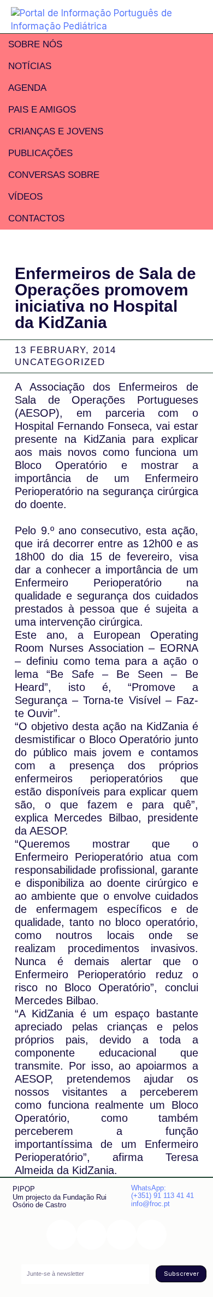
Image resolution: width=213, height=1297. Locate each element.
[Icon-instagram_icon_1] (61, 1235)
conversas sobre (53, 175)
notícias (29, 66)
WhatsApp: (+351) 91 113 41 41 (162, 1192)
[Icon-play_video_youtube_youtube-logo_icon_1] (152, 1235)
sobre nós (35, 44)
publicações (40, 153)
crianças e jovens (55, 131)
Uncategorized (60, 362)
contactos (36, 218)
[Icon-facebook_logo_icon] (121, 1235)
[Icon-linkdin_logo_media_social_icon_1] (91, 1235)
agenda (27, 88)
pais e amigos (42, 109)
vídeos (25, 197)
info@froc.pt (150, 1204)
